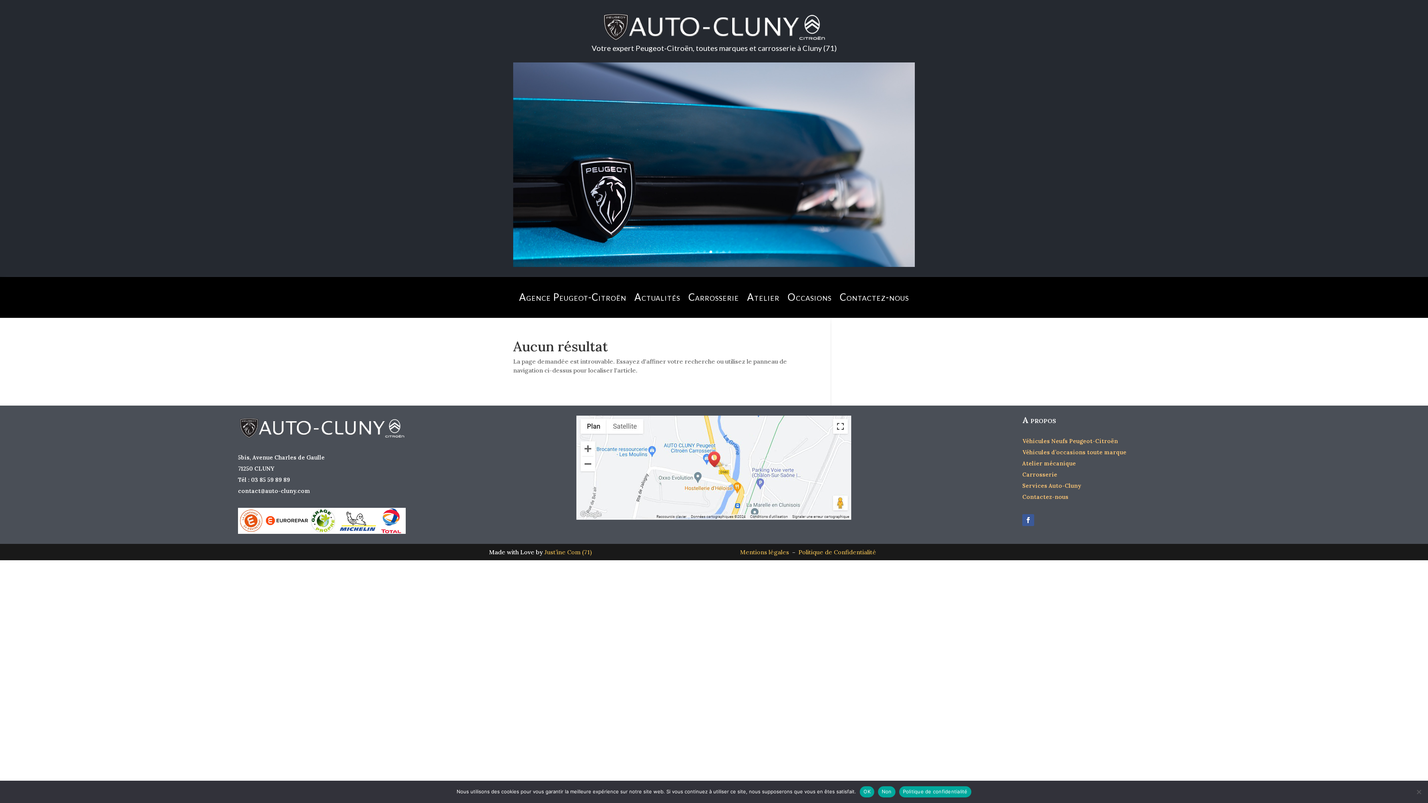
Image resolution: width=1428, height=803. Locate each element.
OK (867, 791)
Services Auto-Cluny (1051, 485)
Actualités (657, 297)
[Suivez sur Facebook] (1028, 520)
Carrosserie (713, 297)
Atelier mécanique (1049, 463)
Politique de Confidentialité (837, 552)
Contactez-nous (874, 297)
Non (887, 791)
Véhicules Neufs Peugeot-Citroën (1070, 441)
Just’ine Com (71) (568, 552)
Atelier (763, 297)
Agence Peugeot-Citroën (572, 297)
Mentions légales (766, 552)
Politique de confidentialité (935, 791)
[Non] (1418, 792)
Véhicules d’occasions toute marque (1074, 452)
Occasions (810, 297)
